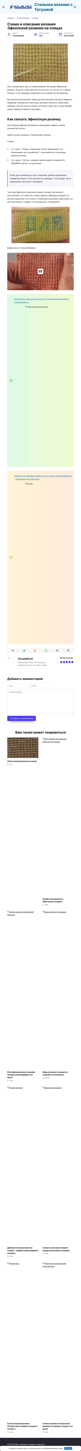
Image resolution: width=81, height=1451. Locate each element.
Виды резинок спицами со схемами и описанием (55, 1073)
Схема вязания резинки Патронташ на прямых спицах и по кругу (22, 1426)
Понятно (68, 1448)
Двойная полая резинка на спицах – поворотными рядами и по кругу (22, 1250)
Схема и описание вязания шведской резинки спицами (56, 1249)
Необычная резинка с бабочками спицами (53, 900)
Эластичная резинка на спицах (22, 761)
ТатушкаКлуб (25, 658)
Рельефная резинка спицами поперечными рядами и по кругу (21, 1074)
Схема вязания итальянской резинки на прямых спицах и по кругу (58, 1426)
